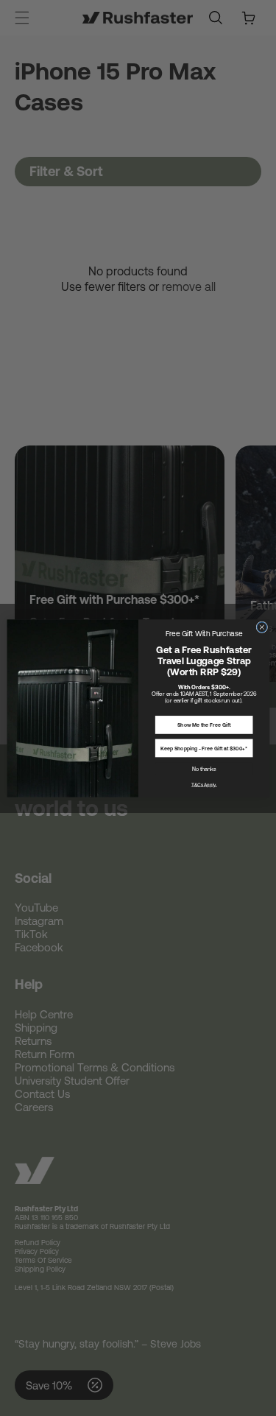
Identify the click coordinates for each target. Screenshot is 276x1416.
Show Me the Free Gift (203, 725)
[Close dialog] (261, 626)
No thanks (203, 768)
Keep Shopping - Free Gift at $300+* (203, 748)
